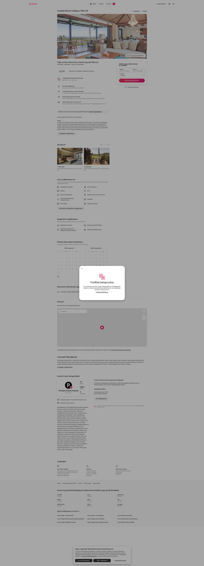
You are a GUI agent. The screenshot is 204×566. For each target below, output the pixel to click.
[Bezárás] (81, 268)
